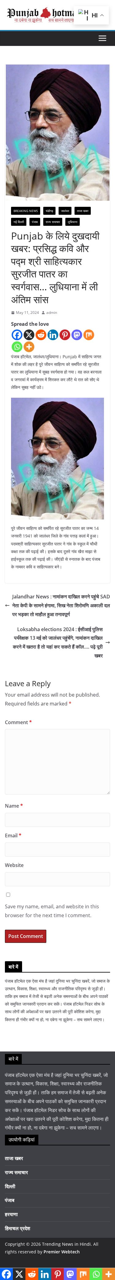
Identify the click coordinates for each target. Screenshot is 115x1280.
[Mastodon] (76, 334)
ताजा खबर (82, 211)
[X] (29, 334)
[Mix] (88, 334)
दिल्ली (10, 1186)
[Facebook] (17, 334)
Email (13, 835)
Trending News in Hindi (66, 1244)
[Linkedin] (53, 334)
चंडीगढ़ (49, 211)
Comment (18, 722)
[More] (29, 346)
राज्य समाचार (53, 222)
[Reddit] (41, 334)
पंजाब (35, 222)
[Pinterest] (64, 334)
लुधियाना (72, 222)
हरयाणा (11, 1214)
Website (14, 865)
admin (51, 312)
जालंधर (65, 211)
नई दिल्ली (18, 222)
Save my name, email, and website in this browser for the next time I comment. (52, 911)
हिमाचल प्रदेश (17, 1228)
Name (14, 805)
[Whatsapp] (17, 346)
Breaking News (25, 211)
